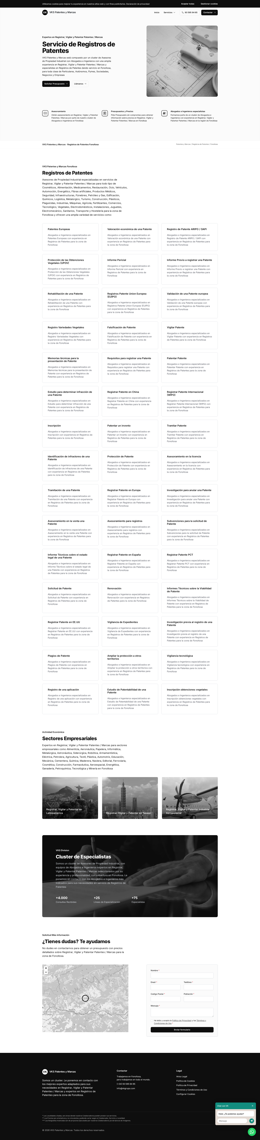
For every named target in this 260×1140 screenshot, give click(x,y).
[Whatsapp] (252, 1132)
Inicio (156, 12)
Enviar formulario (182, 1030)
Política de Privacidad (181, 1020)
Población (189, 994)
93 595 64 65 (191, 12)
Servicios (168, 12)
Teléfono (188, 982)
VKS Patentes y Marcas (62, 12)
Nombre (155, 970)
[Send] (251, 1120)
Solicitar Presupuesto (54, 84)
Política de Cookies (185, 1081)
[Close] (252, 1106)
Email (154, 982)
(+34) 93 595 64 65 (126, 1084)
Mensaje (155, 1006)
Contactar (208, 12)
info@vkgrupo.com (126, 1088)
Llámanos (78, 84)
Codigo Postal (158, 994)
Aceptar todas (187, 4)
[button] (85, 998)
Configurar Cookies (185, 1094)
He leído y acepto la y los (180, 1021)
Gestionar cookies (209, 4)
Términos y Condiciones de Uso (191, 1089)
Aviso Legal (181, 1076)
